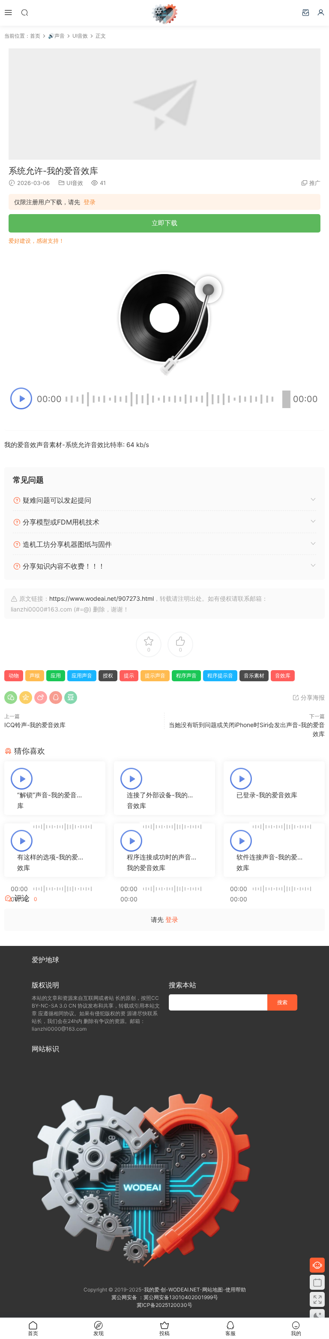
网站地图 (212, 1289)
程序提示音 (220, 675)
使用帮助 (235, 1289)
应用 (56, 675)
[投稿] (305, 12)
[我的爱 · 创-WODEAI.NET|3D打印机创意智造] (164, 13)
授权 (108, 675)
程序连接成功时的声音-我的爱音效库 (160, 862)
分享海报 (312, 697)
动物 (14, 675)
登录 (90, 202)
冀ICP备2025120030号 (164, 1305)
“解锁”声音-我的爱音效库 (50, 800)
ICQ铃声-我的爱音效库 (35, 724)
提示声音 (155, 675)
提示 (129, 675)
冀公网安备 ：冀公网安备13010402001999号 (164, 1297)
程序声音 (186, 675)
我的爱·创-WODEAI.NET (172, 1289)
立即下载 (164, 223)
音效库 (282, 675)
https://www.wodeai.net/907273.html (101, 598)
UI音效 (74, 182)
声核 (35, 675)
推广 (314, 182)
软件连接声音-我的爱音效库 (270, 862)
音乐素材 (254, 675)
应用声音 (82, 675)
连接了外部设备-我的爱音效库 (160, 800)
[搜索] (24, 12)
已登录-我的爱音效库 (266, 795)
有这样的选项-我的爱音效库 (50, 862)
